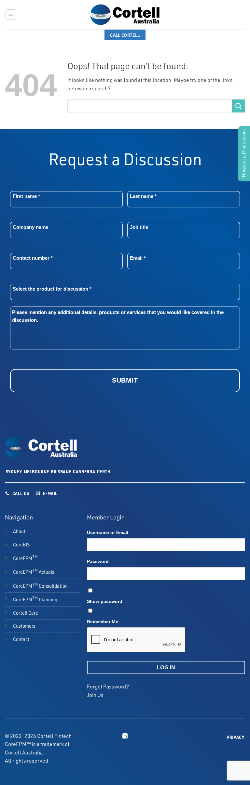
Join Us (95, 695)
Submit (125, 380)
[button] (11, 14)
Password (98, 561)
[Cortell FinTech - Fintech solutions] (125, 14)
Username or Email (107, 532)
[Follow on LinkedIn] (125, 736)
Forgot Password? (108, 686)
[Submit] (238, 105)
